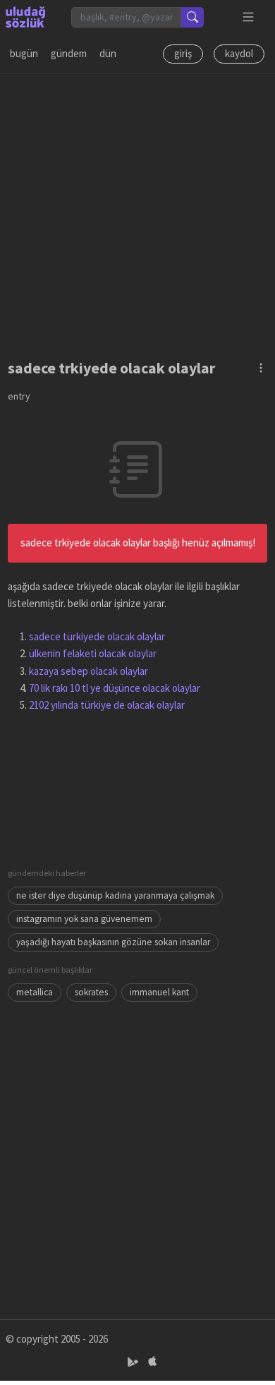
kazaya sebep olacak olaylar (88, 671)
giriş (183, 53)
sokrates (91, 992)
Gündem (69, 53)
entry (19, 396)
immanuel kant (159, 992)
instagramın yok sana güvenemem (84, 919)
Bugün (24, 53)
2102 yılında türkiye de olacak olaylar (107, 705)
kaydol (239, 53)
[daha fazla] (248, 17)
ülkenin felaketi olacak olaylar (93, 653)
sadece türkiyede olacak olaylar (97, 636)
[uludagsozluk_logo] (25, 17)
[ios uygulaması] (152, 1361)
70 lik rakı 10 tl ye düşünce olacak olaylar (114, 688)
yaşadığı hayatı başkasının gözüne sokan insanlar (113, 942)
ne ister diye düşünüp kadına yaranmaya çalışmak (115, 895)
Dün (107, 53)
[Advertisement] (137, 211)
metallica (34, 992)
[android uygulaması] (134, 1361)
